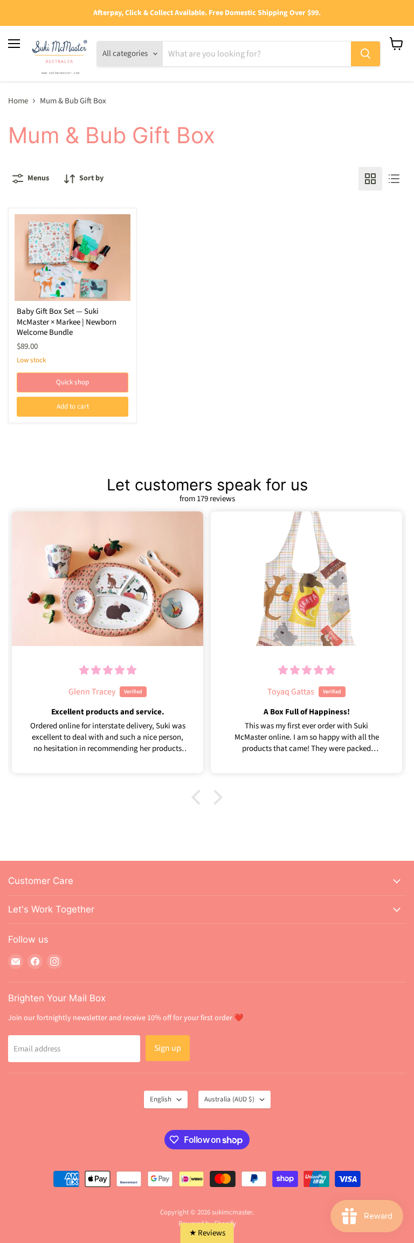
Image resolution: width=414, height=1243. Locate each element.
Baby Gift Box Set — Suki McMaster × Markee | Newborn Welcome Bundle (66, 322)
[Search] (365, 53)
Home (18, 101)
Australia (229, 1099)
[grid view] (370, 179)
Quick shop (72, 382)
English (160, 1099)
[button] (198, 797)
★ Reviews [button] (207, 1233)
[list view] (394, 179)
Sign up (167, 1048)
